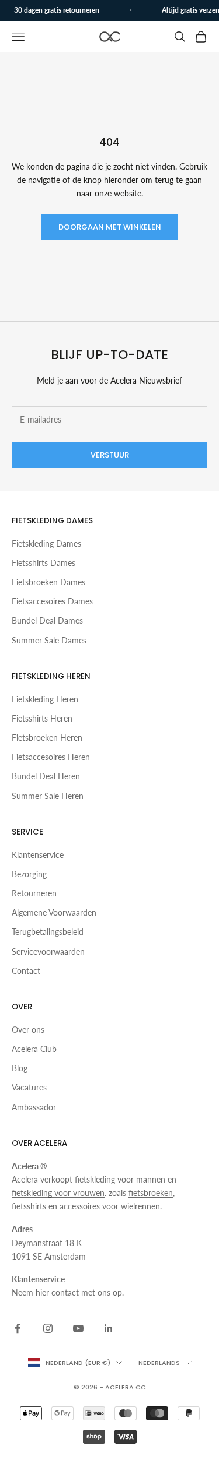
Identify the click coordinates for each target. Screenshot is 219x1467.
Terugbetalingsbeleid (48, 932)
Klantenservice (38, 855)
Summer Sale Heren (48, 796)
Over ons (28, 1030)
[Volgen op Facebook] (17, 1328)
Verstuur (110, 454)
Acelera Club (34, 1049)
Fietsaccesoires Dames (52, 601)
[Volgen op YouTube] (78, 1328)
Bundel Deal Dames (47, 620)
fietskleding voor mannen (120, 1179)
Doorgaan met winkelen (109, 227)
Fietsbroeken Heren (47, 738)
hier (42, 1292)
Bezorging (29, 874)
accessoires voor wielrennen (110, 1206)
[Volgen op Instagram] (48, 1328)
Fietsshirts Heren (42, 718)
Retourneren (34, 893)
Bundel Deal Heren (46, 776)
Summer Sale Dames (49, 640)
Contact (26, 971)
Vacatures (29, 1087)
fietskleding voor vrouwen (58, 1193)
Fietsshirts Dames (43, 563)
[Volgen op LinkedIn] (108, 1328)
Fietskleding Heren (45, 699)
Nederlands (159, 1362)
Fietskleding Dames (46, 543)
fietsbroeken (150, 1193)
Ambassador (34, 1107)
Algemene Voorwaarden (54, 912)
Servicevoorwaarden (48, 951)
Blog (19, 1068)
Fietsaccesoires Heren (51, 757)
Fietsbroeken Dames (48, 582)
